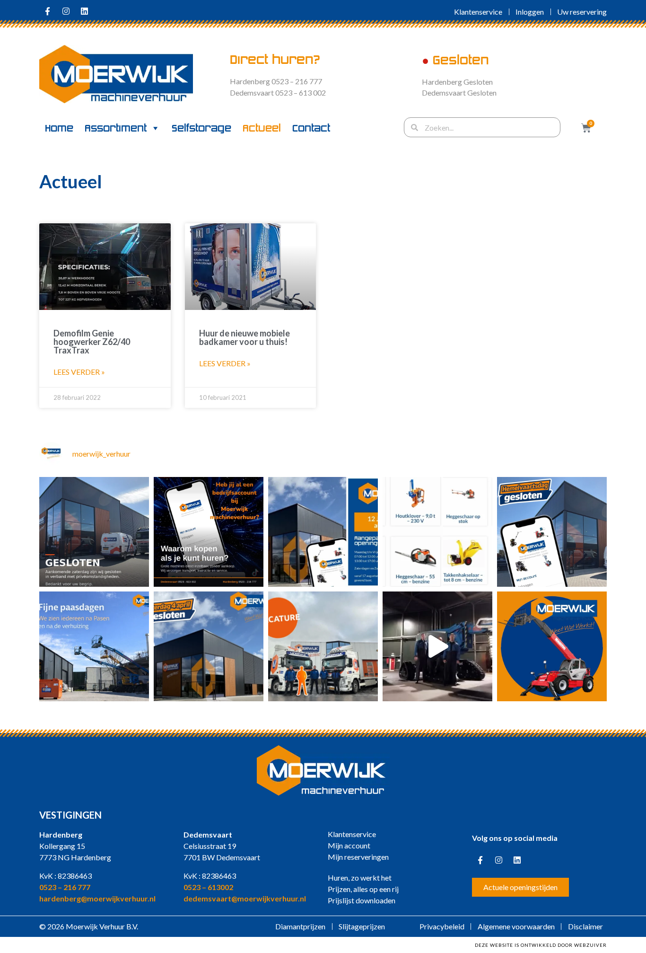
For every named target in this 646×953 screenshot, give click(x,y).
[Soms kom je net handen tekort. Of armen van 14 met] (552, 646)
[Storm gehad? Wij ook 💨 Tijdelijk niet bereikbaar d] (437, 532)
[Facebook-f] (47, 11)
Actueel (262, 128)
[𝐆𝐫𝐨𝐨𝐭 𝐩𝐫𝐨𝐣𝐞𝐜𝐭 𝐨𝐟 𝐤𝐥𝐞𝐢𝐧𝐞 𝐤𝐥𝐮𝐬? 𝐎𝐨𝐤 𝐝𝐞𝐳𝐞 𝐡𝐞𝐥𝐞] (323, 532)
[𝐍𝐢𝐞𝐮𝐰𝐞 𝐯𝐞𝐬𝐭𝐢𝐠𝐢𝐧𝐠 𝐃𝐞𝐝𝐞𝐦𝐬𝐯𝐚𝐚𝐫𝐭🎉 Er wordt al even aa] (208, 646)
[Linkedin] (84, 11)
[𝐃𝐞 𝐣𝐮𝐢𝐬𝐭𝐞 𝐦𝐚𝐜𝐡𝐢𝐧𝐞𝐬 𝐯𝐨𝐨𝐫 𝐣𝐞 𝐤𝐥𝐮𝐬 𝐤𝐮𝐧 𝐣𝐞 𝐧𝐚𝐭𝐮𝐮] (552, 532)
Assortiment (116, 128)
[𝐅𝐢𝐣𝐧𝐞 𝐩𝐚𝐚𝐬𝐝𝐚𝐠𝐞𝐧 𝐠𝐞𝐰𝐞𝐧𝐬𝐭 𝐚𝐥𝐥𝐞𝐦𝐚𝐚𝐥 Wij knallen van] (94, 646)
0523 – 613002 (208, 886)
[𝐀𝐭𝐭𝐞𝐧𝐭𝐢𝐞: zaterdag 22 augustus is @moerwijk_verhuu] (94, 532)
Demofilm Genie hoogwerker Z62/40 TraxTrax (91, 341)
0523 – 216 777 (64, 886)
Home (59, 128)
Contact (311, 128)
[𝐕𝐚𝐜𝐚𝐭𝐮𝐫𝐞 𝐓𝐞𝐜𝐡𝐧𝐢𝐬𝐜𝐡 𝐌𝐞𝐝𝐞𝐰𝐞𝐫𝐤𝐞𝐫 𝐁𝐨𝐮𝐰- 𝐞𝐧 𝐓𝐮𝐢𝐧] (323, 646)
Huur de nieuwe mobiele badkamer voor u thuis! (244, 337)
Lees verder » (79, 371)
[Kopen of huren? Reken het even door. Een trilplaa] (208, 532)
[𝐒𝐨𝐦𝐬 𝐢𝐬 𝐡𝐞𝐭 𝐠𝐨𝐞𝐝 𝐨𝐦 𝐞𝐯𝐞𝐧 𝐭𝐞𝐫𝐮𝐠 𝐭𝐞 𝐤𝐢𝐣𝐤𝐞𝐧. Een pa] (437, 646)
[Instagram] (66, 11)
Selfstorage (201, 128)
